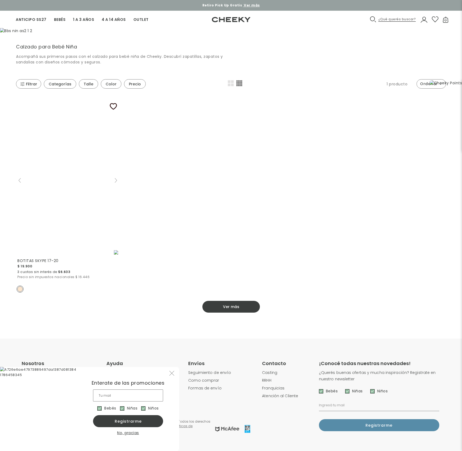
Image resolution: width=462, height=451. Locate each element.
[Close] (452, 9)
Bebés (110, 408)
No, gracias (128, 432)
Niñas (132, 408)
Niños (153, 408)
